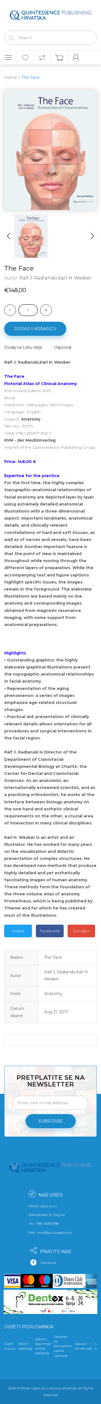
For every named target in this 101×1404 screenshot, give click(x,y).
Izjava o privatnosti (83, 1346)
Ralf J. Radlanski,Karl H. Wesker (55, 278)
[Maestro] (45, 1281)
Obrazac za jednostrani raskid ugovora (63, 1346)
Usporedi (62, 347)
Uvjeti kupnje (9, 1346)
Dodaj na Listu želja (23, 347)
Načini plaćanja (25, 1346)
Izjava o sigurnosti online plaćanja (43, 1346)
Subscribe (50, 1121)
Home (10, 77)
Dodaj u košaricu (35, 328)
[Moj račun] (75, 58)
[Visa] (12, 1281)
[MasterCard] (28, 1281)
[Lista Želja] (25, 58)
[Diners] (68, 1281)
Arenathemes (65, 1388)
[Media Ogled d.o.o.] (50, 14)
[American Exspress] (90, 1281)
